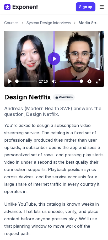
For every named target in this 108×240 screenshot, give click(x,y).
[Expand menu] (102, 7)
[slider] (26, 81)
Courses (11, 22)
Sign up (85, 7)
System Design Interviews (48, 22)
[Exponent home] (21, 7)
